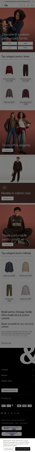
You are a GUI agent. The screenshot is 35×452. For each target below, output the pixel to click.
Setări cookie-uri (9, 449)
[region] (17, 445)
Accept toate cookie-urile (22, 449)
